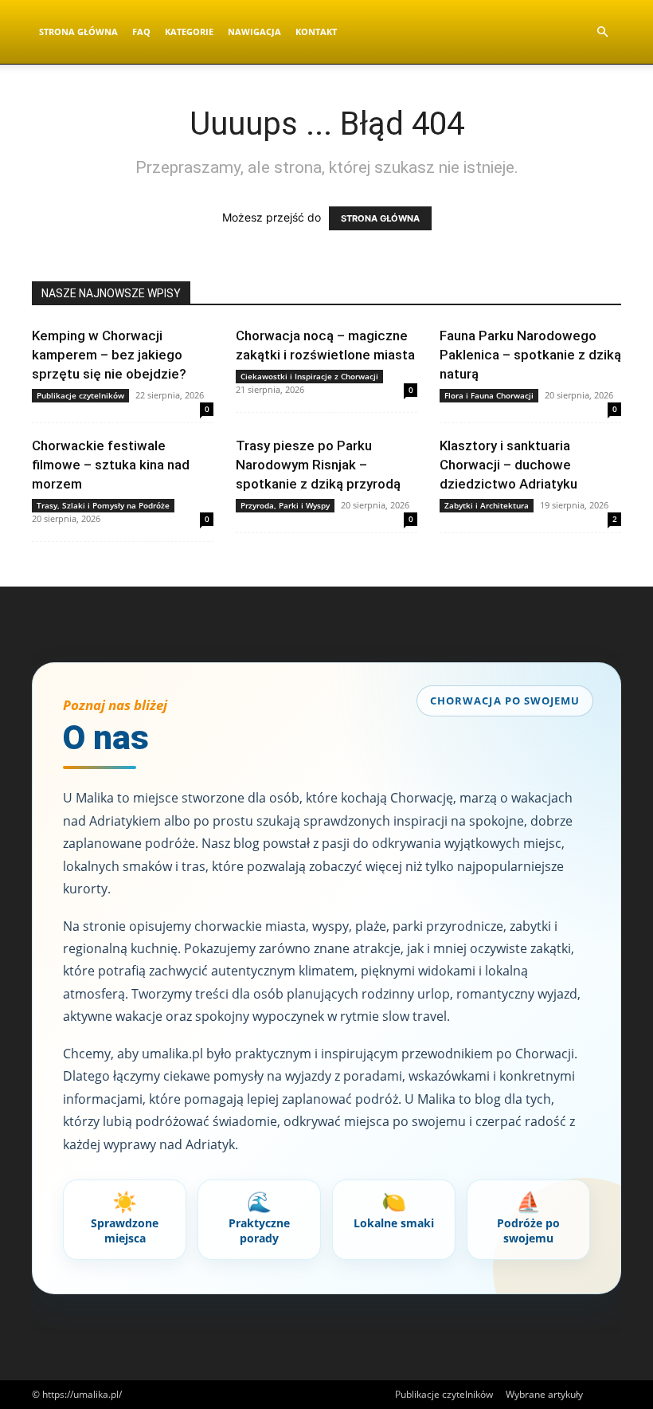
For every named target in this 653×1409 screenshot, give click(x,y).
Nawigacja (254, 31)
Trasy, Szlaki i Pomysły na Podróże (103, 505)
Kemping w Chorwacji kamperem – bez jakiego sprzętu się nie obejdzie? (109, 355)
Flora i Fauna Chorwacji (489, 395)
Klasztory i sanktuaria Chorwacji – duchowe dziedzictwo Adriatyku (508, 465)
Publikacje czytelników (80, 395)
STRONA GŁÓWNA (380, 218)
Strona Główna (78, 31)
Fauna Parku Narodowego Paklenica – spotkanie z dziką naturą (530, 355)
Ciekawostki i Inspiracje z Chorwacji (309, 376)
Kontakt (316, 31)
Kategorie (189, 31)
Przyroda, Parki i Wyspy (285, 505)
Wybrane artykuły (544, 1394)
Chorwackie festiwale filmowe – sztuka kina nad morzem (111, 465)
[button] (602, 32)
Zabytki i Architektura (486, 505)
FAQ (141, 31)
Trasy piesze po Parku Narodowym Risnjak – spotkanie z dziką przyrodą (318, 465)
